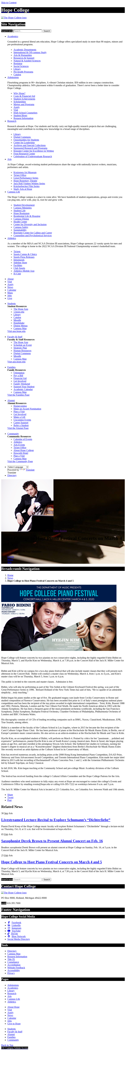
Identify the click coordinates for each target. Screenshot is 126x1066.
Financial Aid (20, 378)
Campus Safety (21, 227)
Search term (7, 31)
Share (10, 794)
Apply (17, 107)
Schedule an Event (23, 345)
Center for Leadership (24, 142)
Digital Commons (22, 137)
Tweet (10, 797)
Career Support (21, 422)
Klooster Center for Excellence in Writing (34, 151)
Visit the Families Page (18, 395)
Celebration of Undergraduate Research (33, 156)
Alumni (11, 400)
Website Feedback (16, 967)
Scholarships (20, 101)
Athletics (11, 238)
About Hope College (24, 450)
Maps (10, 292)
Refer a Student (21, 425)
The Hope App (21, 309)
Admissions (13, 77)
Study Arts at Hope (23, 189)
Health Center (20, 221)
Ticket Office (20, 175)
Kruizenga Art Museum (25, 172)
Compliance (13, 962)
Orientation (19, 372)
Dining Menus (21, 325)
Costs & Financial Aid (24, 96)
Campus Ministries (23, 207)
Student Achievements (24, 99)
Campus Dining (21, 219)
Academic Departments (25, 49)
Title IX (11, 959)
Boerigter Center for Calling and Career (33, 232)
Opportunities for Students (26, 139)
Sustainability (20, 230)
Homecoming (20, 406)
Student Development (24, 205)
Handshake (19, 323)
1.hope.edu (19, 312)
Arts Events (19, 444)
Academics (12, 36)
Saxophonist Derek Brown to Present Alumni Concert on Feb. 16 (52, 841)
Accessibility (13, 970)
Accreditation (13, 965)
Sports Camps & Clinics (25, 254)
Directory (12, 475)
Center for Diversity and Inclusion (30, 224)
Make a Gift (19, 417)
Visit (16, 110)
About (10, 279)
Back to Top (7, 1045)
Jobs (9, 295)
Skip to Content (8, 2)
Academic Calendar (23, 389)
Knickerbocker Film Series (26, 186)
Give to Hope (14, 1023)
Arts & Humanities (23, 55)
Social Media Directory (18, 939)
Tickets (17, 251)
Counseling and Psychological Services (33, 235)
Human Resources (22, 350)
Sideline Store (20, 262)
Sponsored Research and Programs (30, 148)
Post (9, 800)
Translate (30, 470)
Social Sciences (21, 66)
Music (10, 559)
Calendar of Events (23, 439)
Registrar (18, 63)
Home (10, 575)
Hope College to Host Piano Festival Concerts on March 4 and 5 (51, 862)
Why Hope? (19, 93)
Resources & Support (24, 58)
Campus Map (20, 328)
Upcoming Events (22, 420)
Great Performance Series (26, 178)
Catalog (17, 74)
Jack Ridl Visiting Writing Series (29, 183)
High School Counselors (25, 112)
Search (47, 31)
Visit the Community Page (20, 461)
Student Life (20, 210)
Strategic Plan (20, 348)
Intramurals (19, 259)
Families (11, 367)
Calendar (11, 290)
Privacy (11, 973)
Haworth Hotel (21, 453)
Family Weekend (22, 384)
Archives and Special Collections (30, 145)
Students (11, 303)
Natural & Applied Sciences (27, 60)
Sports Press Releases (24, 257)
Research (11, 121)
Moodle (17, 320)
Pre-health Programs (23, 71)
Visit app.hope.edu (16, 331)
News (10, 287)
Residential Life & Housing (27, 216)
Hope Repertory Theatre (25, 180)
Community (13, 433)
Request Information (23, 118)
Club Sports (19, 268)
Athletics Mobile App (24, 271)
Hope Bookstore (22, 213)
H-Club (17, 273)
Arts (9, 159)
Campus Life (13, 191)
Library (17, 69)
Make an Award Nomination (27, 408)
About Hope (13, 1007)
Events (10, 556)
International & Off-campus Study (30, 52)
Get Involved (20, 381)
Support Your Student (24, 386)
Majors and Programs (24, 104)
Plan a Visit (19, 411)
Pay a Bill (18, 375)
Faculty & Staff (14, 336)
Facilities (18, 265)
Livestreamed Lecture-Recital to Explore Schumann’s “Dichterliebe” (55, 820)
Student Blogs (20, 115)
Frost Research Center (24, 153)
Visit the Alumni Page (18, 428)
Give (9, 298)
